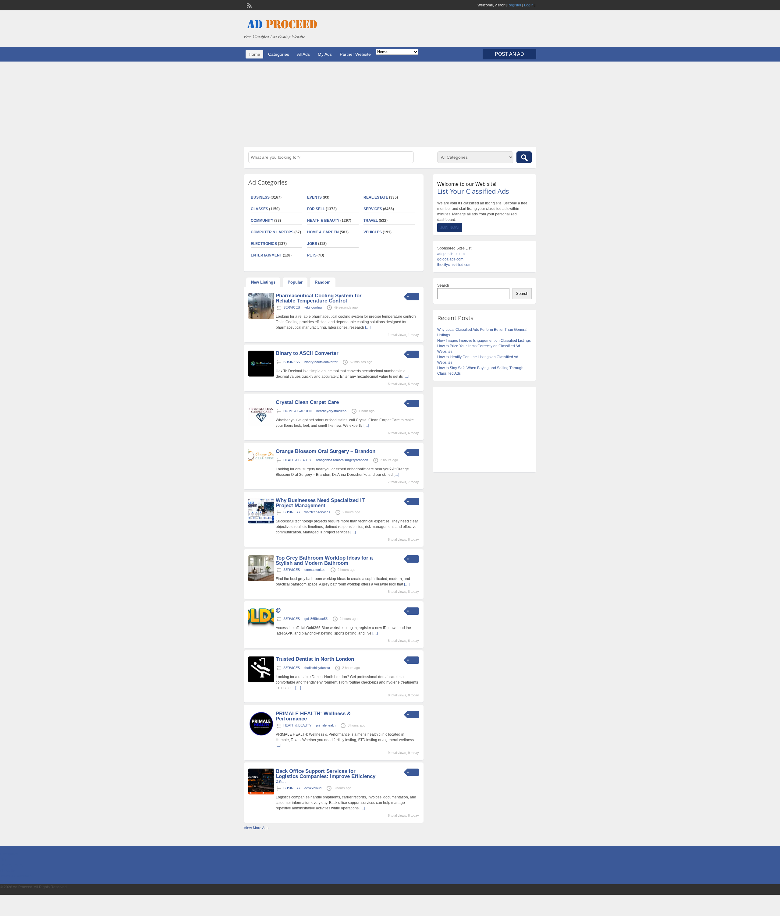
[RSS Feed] (248, 4)
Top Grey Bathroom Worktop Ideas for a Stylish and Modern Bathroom (324, 560)
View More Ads (256, 828)
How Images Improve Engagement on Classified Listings (484, 340)
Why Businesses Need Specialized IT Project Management (320, 502)
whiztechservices (317, 512)
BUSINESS (260, 197)
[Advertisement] (390, 104)
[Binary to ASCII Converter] (261, 375)
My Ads (325, 54)
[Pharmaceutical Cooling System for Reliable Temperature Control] (261, 318)
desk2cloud (312, 788)
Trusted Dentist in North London (315, 659)
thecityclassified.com (454, 265)
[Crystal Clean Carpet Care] (261, 424)
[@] (261, 626)
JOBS (312, 244)
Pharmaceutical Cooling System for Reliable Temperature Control (319, 298)
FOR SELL (316, 209)
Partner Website (355, 54)
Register (514, 5)
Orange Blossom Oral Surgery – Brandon (325, 451)
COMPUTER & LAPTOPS (272, 232)
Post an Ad (509, 54)
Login (529, 5)
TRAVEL (370, 220)
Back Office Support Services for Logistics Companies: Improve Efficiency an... (325, 776)
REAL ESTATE (375, 197)
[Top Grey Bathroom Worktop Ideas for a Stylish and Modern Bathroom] (261, 580)
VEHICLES (372, 232)
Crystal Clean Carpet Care (307, 402)
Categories (278, 54)
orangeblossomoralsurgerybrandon (342, 460)
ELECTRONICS (264, 244)
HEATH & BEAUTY (323, 220)
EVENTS (314, 197)
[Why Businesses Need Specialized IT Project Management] (261, 522)
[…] (367, 327)
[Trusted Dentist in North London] (261, 681)
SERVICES (372, 209)
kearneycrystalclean (331, 411)
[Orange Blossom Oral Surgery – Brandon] (261, 460)
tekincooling (313, 307)
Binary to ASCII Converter (307, 353)
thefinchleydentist (317, 668)
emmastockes (314, 569)
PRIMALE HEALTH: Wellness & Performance (313, 716)
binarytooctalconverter (321, 362)
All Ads (303, 54)
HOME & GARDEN (323, 232)
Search (443, 285)
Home (254, 54)
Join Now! (449, 227)
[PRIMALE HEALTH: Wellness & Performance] (261, 736)
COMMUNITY (262, 220)
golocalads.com (450, 259)
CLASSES (259, 209)
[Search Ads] (524, 157)
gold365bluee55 (316, 619)
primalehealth (325, 725)
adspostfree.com (451, 254)
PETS (312, 255)
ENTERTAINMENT (266, 255)
